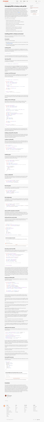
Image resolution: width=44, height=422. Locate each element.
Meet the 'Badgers (35, 406)
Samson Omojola (9, 395)
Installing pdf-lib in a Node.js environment (34, 7)
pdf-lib (19, 12)
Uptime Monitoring (8, 407)
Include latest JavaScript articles (9, 243)
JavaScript (16, 407)
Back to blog (6, 400)
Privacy (35, 419)
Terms (33, 419)
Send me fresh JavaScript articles (16, 378)
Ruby (15, 406)
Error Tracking (8, 406)
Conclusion (31, 8)
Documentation (25, 407)
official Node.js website (10, 43)
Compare (7, 415)
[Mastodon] (38, 419)
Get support (25, 406)
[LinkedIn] (7, 397)
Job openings (34, 407)
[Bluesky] (37, 419)
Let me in (16, 244)
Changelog (8, 416)
